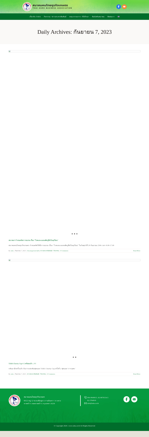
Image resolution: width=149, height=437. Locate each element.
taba (12, 250)
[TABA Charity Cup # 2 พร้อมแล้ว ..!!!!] (74, 309)
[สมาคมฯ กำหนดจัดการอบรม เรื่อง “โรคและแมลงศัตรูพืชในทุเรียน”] (74, 87)
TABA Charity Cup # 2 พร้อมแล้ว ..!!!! (22, 364)
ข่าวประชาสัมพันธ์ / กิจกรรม (49, 250)
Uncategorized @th (33, 250)
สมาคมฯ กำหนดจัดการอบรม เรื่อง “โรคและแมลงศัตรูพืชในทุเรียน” (33, 240)
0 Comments (64, 250)
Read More (136, 250)
